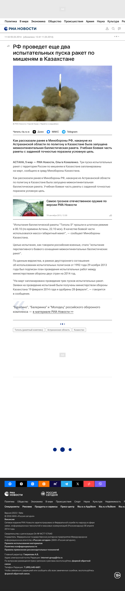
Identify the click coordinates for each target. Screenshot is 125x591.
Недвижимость (113, 501)
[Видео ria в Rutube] (55, 484)
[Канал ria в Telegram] (66, 484)
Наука (87, 501)
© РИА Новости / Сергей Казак (26, 124)
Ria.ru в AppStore (86, 506)
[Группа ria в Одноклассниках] (43, 484)
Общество (22, 501)
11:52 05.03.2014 (13, 37)
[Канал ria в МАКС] (10, 484)
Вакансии (9, 519)
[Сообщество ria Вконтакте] (32, 484)
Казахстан (79, 330)
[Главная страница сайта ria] (20, 28)
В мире (49, 501)
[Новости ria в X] (77, 484)
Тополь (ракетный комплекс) (29, 330)
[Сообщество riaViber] (100, 484)
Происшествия (63, 501)
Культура (97, 501)
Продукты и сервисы (46, 506)
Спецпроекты (12, 506)
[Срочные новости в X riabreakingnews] (89, 484)
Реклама (27, 506)
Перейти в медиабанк (49, 124)
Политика (9, 501)
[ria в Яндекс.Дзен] (21, 484)
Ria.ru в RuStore (107, 506)
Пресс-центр (67, 506)
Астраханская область (58, 330)
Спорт (77, 501)
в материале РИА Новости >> (53, 312)
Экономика (37, 501)
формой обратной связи (17, 573)
